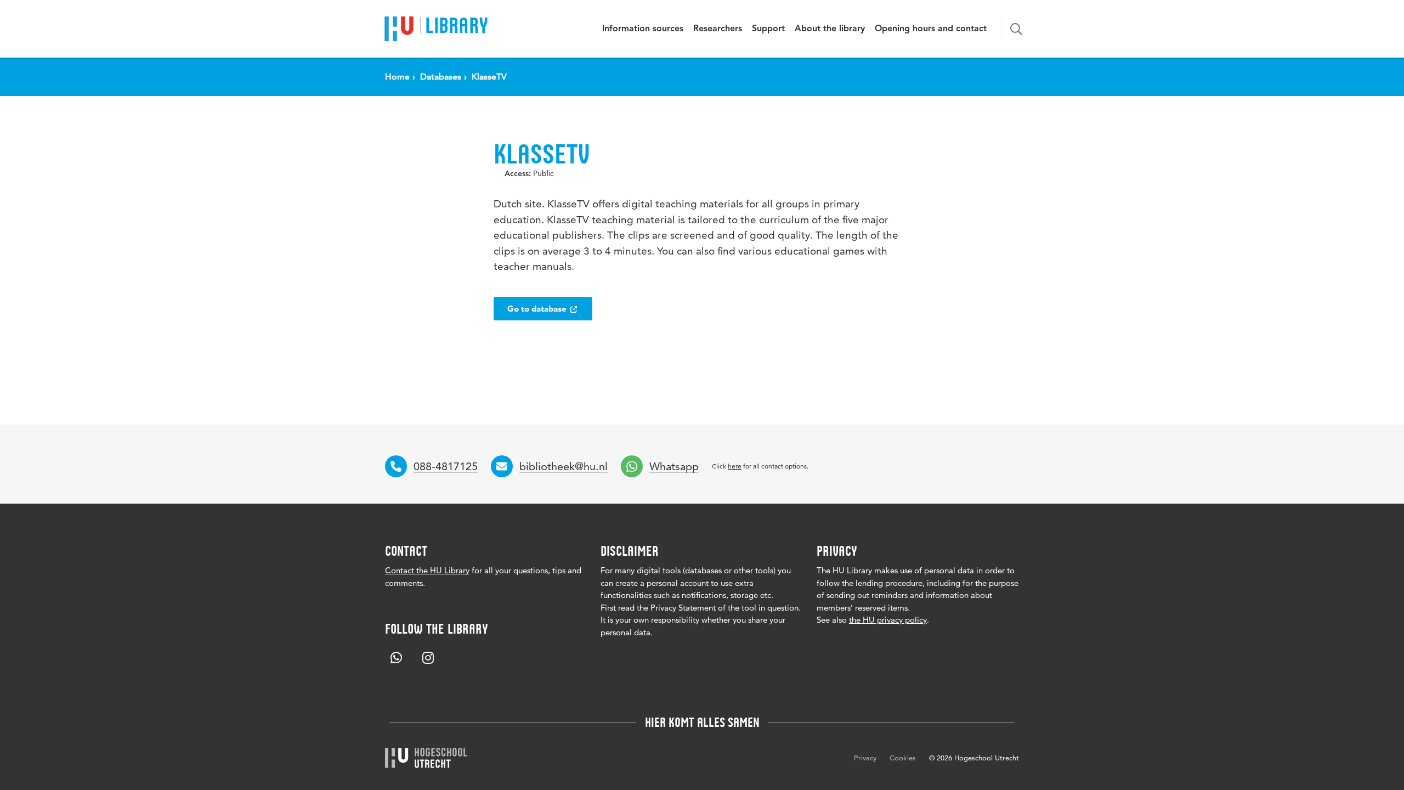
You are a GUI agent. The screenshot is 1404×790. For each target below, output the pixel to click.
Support (768, 29)
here (734, 466)
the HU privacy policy (888, 619)
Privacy (865, 757)
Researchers (717, 29)
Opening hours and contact (931, 29)
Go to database (538, 308)
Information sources (642, 29)
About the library (830, 29)
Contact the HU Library (427, 570)
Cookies (903, 757)
